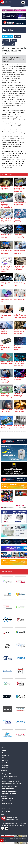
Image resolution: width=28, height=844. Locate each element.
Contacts (5, 767)
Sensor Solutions (8, 788)
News (4, 750)
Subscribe (5, 765)
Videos (4, 758)
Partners (5, 760)
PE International (7, 803)
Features (5, 753)
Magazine (5, 755)
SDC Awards (6, 811)
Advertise (5, 763)
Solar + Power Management (11, 783)
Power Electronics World (10, 781)
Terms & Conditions (13, 838)
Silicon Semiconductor (10, 776)
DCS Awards (6, 809)
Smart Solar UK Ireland (10, 786)
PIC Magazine (6, 779)
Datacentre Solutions (9, 791)
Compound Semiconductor (11, 774)
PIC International (7, 801)
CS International (7, 798)
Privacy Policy (22, 838)
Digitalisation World (9, 793)
